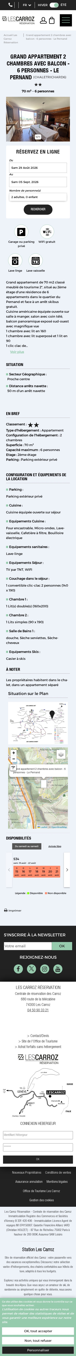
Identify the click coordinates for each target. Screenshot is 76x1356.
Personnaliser (38, 1350)
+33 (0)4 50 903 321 (11, 5)
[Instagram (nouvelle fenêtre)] (44, 969)
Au (11, 174)
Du (11, 160)
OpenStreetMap (59, 827)
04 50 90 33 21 (38, 1010)
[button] (53, 20)
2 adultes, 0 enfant (24, 197)
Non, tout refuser (38, 1341)
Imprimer (15, 910)
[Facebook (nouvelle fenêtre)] (18, 969)
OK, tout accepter (38, 1331)
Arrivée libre (54, 846)
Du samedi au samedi (27, 846)
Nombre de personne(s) (25, 190)
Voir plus (17, 352)
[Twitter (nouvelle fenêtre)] (31, 969)
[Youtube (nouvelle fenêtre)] (57, 969)
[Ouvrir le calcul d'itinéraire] (13, 768)
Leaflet (43, 827)
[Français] (27, 5)
